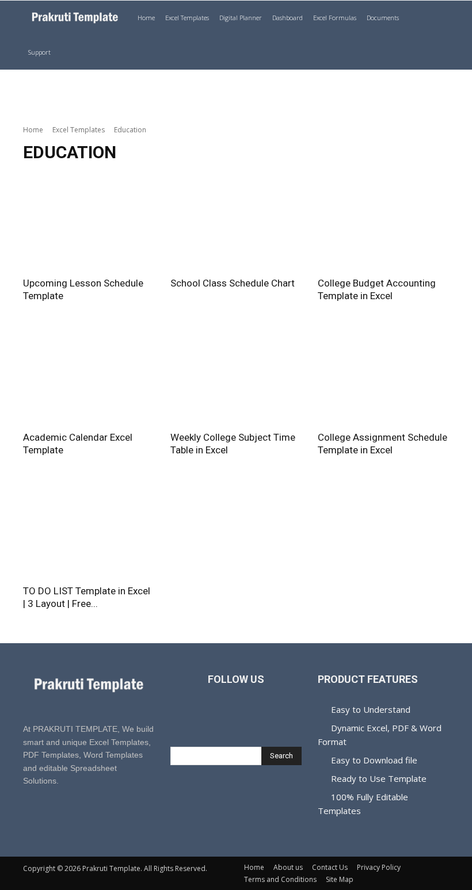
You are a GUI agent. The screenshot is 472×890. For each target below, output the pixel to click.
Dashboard (287, 17)
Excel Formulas (334, 17)
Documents (383, 17)
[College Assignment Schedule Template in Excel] (383, 375)
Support (39, 52)
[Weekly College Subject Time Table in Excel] (236, 375)
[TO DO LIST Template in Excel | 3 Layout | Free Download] (88, 529)
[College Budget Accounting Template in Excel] (383, 221)
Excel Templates (187, 17)
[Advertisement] (236, 95)
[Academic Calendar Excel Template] (88, 375)
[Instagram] (249, 715)
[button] (435, 18)
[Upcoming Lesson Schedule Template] (88, 221)
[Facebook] (223, 715)
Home (146, 17)
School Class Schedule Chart (232, 283)
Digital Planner (240, 17)
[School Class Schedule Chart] (236, 221)
